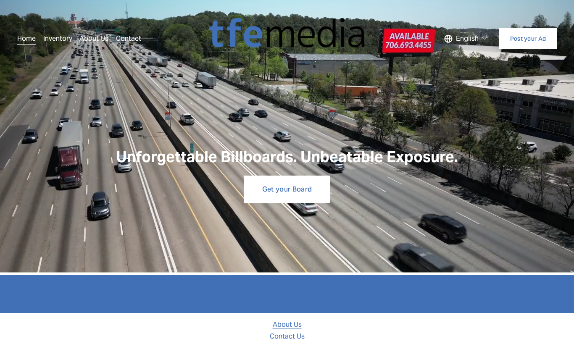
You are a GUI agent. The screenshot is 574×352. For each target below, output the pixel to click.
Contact (128, 38)
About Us (93, 38)
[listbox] (466, 38)
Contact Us (287, 336)
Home (26, 38)
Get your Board (287, 189)
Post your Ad (528, 38)
